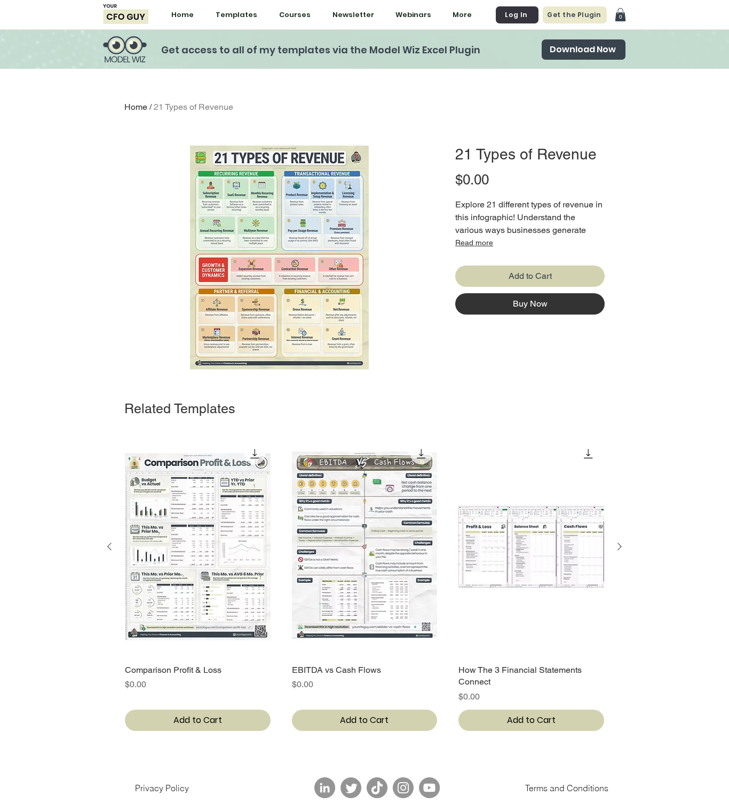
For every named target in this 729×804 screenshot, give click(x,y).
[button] (620, 14)
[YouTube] (429, 787)
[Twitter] (350, 787)
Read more (474, 242)
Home (135, 107)
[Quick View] (198, 547)
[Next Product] (619, 546)
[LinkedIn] (324, 787)
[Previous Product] (109, 546)
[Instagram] (403, 787)
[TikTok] (377, 787)
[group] (364, 584)
